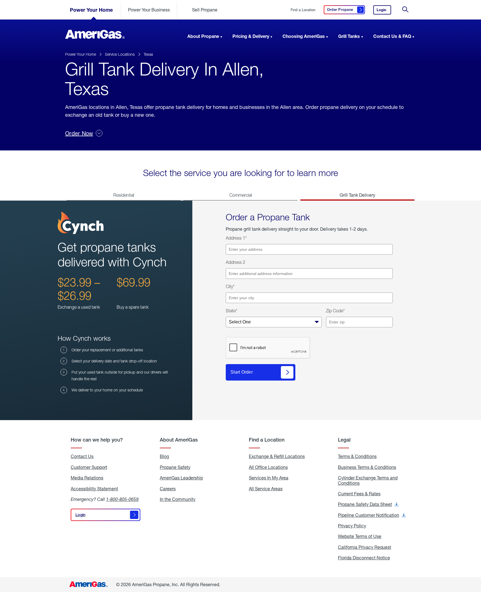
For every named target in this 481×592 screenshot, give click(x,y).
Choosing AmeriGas (304, 36)
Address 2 (235, 262)
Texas (148, 54)
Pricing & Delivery (250, 36)
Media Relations (87, 477)
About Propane (203, 36)
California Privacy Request (364, 547)
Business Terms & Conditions (367, 467)
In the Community (177, 499)
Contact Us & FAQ (392, 36)
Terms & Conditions (357, 456)
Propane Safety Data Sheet (368, 504)
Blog (164, 456)
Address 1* (236, 237)
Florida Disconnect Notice (364, 557)
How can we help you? (97, 440)
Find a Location (303, 10)
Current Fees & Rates (359, 493)
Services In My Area (268, 477)
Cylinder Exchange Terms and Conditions (367, 480)
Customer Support (89, 467)
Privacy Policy (352, 525)
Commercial (240, 195)
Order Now (79, 133)
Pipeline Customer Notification (372, 515)
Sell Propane (204, 9)
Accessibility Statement (94, 488)
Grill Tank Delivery (357, 195)
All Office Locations (268, 467)
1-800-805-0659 (122, 499)
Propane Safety (175, 467)
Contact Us (82, 456)
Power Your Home (91, 10)
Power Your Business (149, 9)
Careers (168, 488)
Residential (123, 195)
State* (231, 310)
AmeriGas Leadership (181, 477)
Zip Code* (335, 310)
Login (384, 11)
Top (475, 560)
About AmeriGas (179, 440)
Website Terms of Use (359, 536)
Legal (344, 440)
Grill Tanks (349, 36)
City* (230, 286)
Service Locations (120, 54)
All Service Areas (266, 488)
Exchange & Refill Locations (277, 456)
